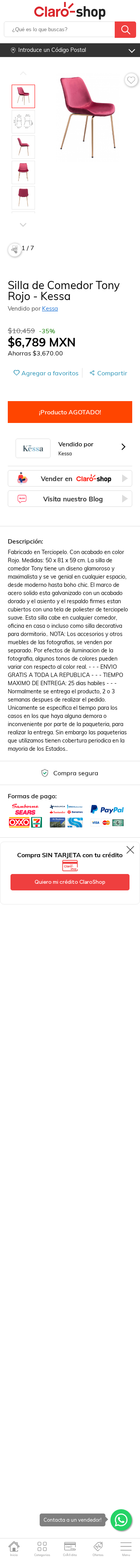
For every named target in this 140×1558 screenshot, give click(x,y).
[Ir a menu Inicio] (14, 1546)
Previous (23, 73)
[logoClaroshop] (70, 11)
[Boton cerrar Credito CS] (131, 850)
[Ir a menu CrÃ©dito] (70, 1546)
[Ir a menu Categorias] (42, 1546)
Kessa (50, 308)
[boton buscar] (125, 29)
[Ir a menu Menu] (126, 1546)
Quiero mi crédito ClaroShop (70, 882)
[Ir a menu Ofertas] (98, 1546)
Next (23, 213)
